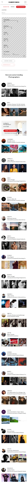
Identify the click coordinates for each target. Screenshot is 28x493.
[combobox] (14, 13)
